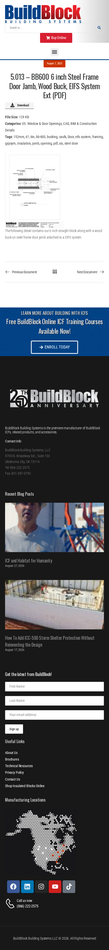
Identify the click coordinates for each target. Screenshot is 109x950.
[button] (54, 52)
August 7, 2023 (54, 63)
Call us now (24, 901)
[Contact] (11, 903)
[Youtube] (55, 886)
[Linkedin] (27, 886)
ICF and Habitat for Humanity (28, 560)
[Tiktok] (69, 886)
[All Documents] (54, 271)
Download (23, 105)
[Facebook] (13, 886)
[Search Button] (99, 28)
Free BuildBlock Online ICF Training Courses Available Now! (54, 326)
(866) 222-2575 (27, 906)
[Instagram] (41, 886)
